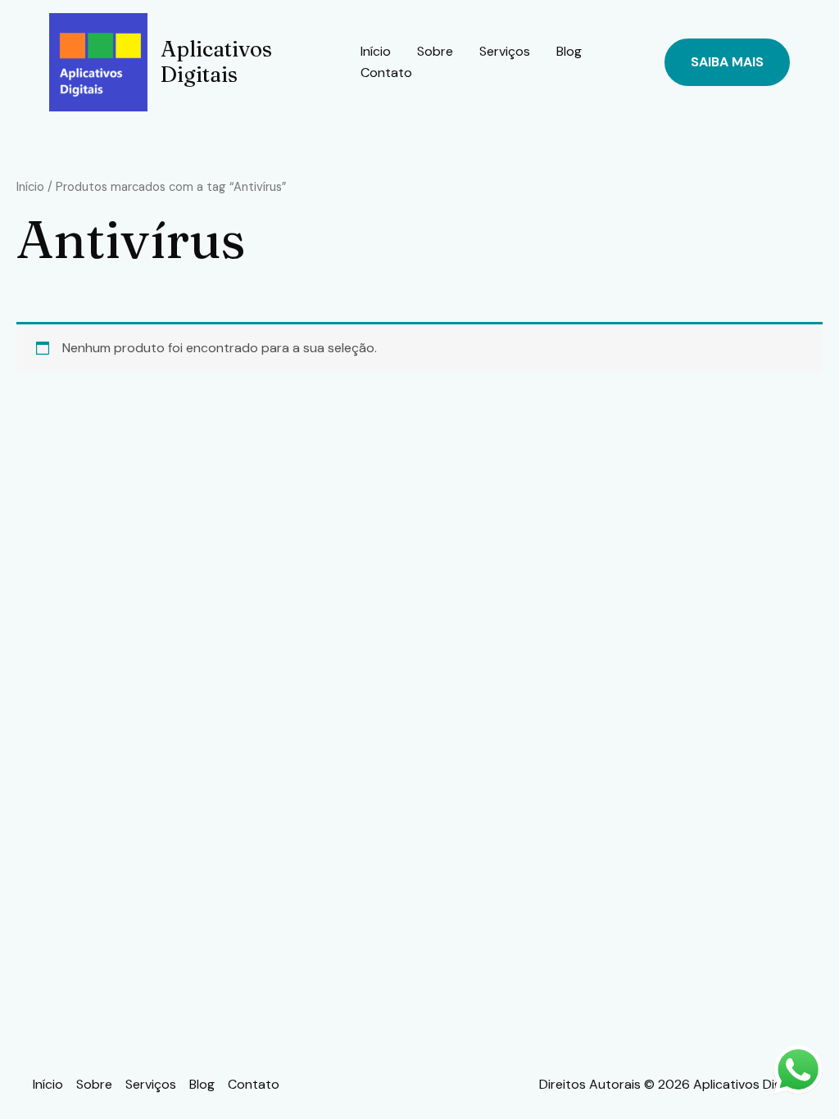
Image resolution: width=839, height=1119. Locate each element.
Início (376, 51)
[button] (727, 62)
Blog (569, 51)
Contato (386, 72)
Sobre (435, 51)
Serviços (504, 51)
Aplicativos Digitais (216, 62)
